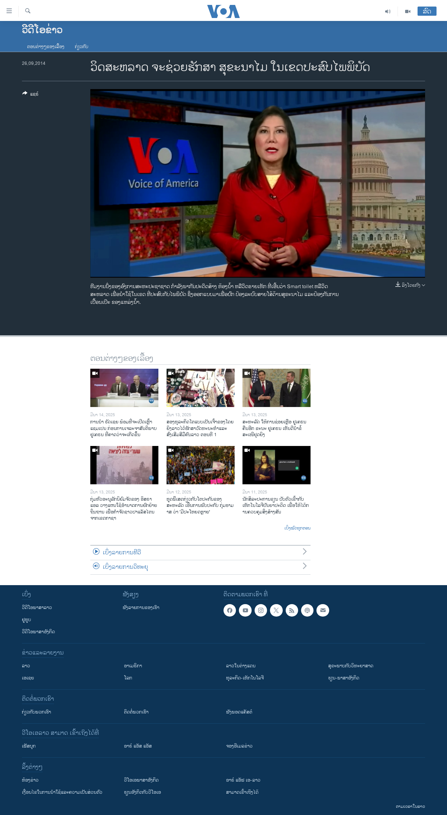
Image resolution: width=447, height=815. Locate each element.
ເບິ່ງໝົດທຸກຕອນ (297, 528)
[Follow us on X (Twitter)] (276, 610)
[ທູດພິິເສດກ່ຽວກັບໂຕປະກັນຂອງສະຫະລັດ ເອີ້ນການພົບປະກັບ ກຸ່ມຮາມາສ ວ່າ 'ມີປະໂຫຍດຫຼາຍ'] (201, 465)
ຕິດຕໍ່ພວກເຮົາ (136, 712)
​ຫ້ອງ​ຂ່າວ (30, 780)
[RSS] (292, 610)
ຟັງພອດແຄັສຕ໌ (239, 712)
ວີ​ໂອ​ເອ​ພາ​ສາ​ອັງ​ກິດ (141, 780)
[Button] (30, 95)
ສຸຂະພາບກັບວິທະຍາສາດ (350, 665)
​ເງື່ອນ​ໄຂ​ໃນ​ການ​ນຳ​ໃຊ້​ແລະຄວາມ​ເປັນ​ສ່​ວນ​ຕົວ (62, 792)
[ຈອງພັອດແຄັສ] (322, 610)
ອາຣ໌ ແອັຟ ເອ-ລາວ (243, 780)
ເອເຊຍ (28, 678)
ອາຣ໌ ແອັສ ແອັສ (138, 746)
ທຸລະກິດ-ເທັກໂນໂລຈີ (245, 678)
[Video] (408, 11)
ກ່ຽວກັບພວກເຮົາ (36, 712)
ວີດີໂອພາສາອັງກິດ (38, 631)
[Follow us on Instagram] (261, 610)
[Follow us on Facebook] (230, 610)
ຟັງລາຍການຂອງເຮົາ (141, 607)
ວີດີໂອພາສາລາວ (37, 607)
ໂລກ (128, 678)
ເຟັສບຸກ (29, 746)
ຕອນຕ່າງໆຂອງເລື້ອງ (45, 46)
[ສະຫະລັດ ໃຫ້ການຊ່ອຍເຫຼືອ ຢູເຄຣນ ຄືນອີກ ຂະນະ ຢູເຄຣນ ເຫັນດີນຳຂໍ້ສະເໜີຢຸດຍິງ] (276, 388)
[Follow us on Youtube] (245, 610)
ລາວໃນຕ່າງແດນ (241, 665)
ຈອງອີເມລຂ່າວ (239, 746)
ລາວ (26, 665)
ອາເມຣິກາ (133, 665)
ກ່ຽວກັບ (81, 46)
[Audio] (388, 11)
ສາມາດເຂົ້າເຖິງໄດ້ (242, 792)
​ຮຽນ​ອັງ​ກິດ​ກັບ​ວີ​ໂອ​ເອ (142, 792)
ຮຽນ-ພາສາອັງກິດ (343, 678)
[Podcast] (307, 610)
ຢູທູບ (26, 619)
